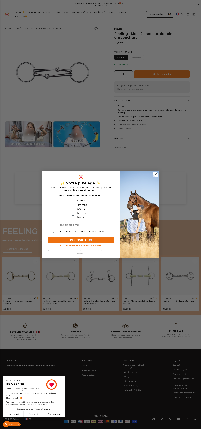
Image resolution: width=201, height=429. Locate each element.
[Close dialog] (155, 174)
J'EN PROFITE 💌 (81, 240)
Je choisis (34, 414)
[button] (6, 424)
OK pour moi (54, 414)
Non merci (13, 414)
